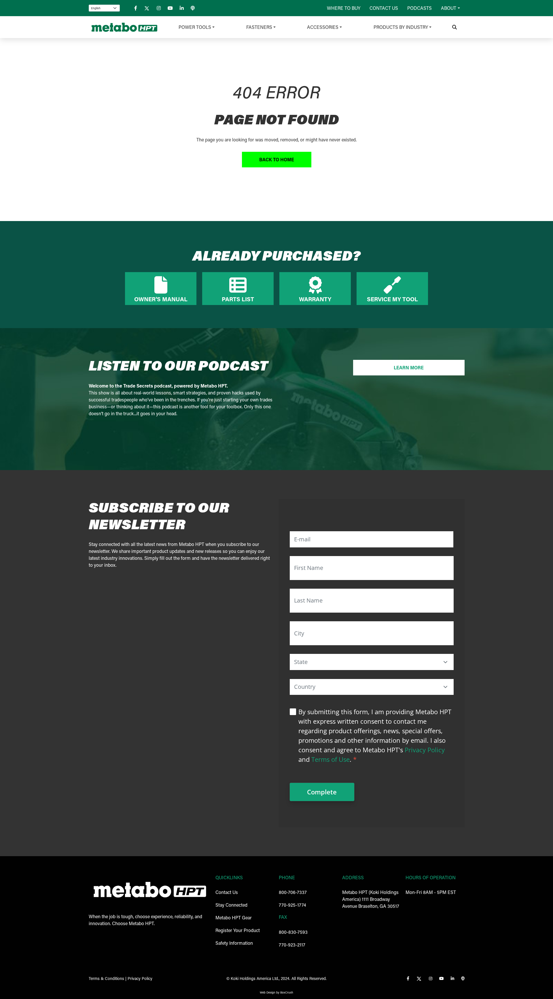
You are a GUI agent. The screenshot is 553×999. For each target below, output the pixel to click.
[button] (445, 662)
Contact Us (384, 8)
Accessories (322, 27)
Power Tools (195, 27)
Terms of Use (330, 759)
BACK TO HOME (276, 159)
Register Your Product (237, 930)
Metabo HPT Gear (233, 917)
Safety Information (234, 943)
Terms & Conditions (106, 978)
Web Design (267, 992)
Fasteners (259, 27)
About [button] (448, 8)
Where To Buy (343, 8)
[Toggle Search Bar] (454, 27)
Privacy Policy (425, 749)
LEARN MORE (409, 367)
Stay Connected (231, 905)
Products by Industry (401, 27)
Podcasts (419, 8)
